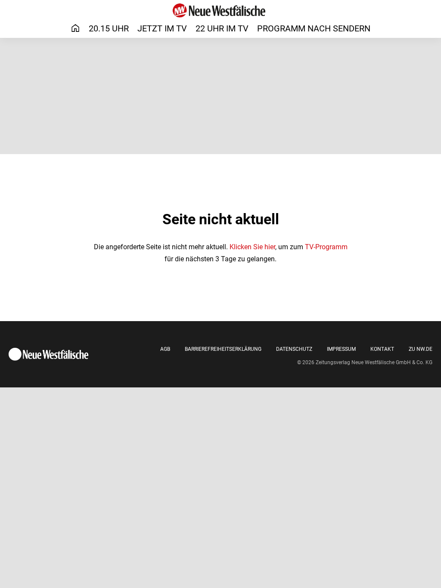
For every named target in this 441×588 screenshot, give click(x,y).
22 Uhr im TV (222, 28)
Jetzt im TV (162, 28)
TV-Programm (326, 247)
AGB (165, 349)
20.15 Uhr (109, 28)
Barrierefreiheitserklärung (223, 349)
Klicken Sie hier (252, 247)
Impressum (341, 349)
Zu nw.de (420, 349)
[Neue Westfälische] (220, 10)
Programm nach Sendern (313, 28)
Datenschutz (294, 349)
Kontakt (382, 349)
